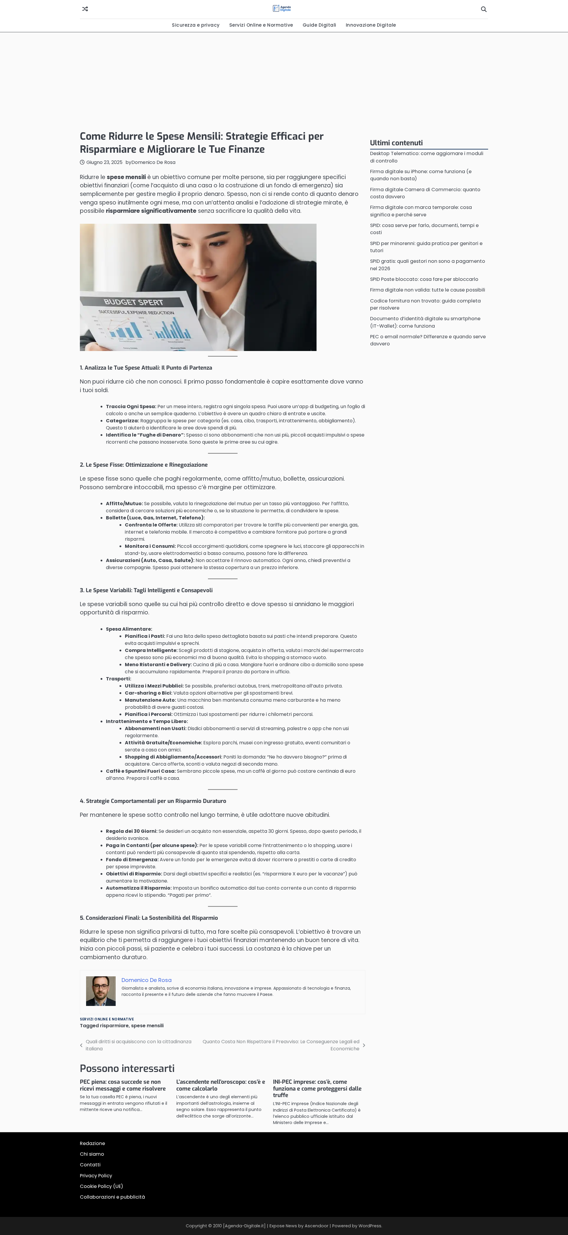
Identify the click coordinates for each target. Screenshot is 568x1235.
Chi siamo (92, 1154)
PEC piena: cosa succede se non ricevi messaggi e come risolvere (123, 1085)
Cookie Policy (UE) (101, 1186)
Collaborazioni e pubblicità (112, 1197)
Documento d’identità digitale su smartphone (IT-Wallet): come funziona (425, 322)
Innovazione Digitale (371, 25)
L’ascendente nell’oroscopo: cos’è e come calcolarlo (220, 1085)
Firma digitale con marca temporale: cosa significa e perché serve (421, 211)
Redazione (92, 1143)
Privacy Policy (96, 1175)
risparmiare (114, 1025)
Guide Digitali (319, 25)
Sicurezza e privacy (196, 25)
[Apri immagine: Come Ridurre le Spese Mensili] (198, 287)
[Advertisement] (284, 79)
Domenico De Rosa (153, 162)
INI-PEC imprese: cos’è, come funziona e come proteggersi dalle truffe (317, 1088)
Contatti (90, 1164)
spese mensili (147, 1025)
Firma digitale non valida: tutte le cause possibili (427, 289)
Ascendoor (316, 1226)
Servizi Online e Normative (261, 25)
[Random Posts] (85, 9)
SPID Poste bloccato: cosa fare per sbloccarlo (424, 279)
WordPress (370, 1226)
